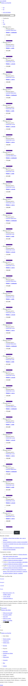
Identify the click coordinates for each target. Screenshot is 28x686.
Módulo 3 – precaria (10, 189)
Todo (4, 24)
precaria (13, 61)
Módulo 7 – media (10, 424)
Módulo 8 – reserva (10, 518)
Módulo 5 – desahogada (11, 283)
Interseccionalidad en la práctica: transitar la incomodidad (15, 542)
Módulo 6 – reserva (10, 393)
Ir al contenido (3, 0)
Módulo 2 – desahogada (11, 95)
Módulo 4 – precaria (10, 252)
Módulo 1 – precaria (10, 63)
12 (3, 20)
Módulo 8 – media (10, 487)
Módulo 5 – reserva (10, 330)
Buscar (1, 529)
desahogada (8, 30)
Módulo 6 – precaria (10, 377)
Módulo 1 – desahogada (11, 32)
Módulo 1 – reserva (10, 79)
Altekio (4, 558)
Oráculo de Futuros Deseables (9, 549)
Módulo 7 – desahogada (11, 408)
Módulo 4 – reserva (10, 267)
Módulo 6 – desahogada (11, 346)
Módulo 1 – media (10, 48)
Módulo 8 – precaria (10, 502)
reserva (13, 77)
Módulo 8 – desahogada (11, 471)
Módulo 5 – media (10, 299)
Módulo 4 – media (10, 236)
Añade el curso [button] (9, 40)
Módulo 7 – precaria (10, 440)
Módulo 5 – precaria (10, 314)
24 (3, 22)
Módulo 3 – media (10, 173)
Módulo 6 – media (10, 361)
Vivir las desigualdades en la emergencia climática (13, 547)
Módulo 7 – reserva (10, 455)
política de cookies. (18, 676)
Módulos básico (13, 30)
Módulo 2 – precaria (10, 126)
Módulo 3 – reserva (10, 205)
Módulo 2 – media (10, 110)
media (13, 45)
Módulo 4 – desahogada (11, 220)
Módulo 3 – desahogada (11, 158)
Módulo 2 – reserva (10, 142)
